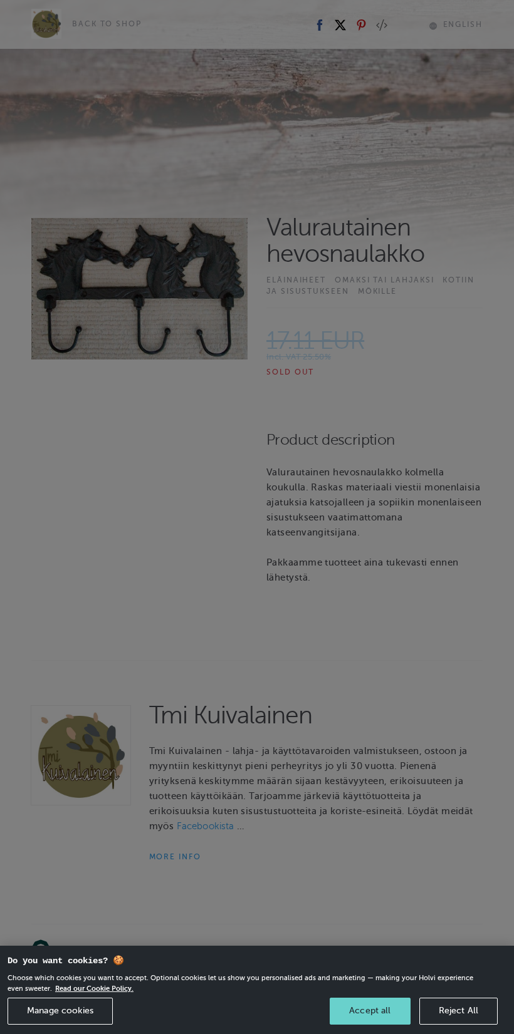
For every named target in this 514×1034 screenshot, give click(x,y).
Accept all (370, 1010)
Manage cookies (60, 1010)
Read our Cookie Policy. (94, 988)
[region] (257, 990)
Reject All (458, 1010)
